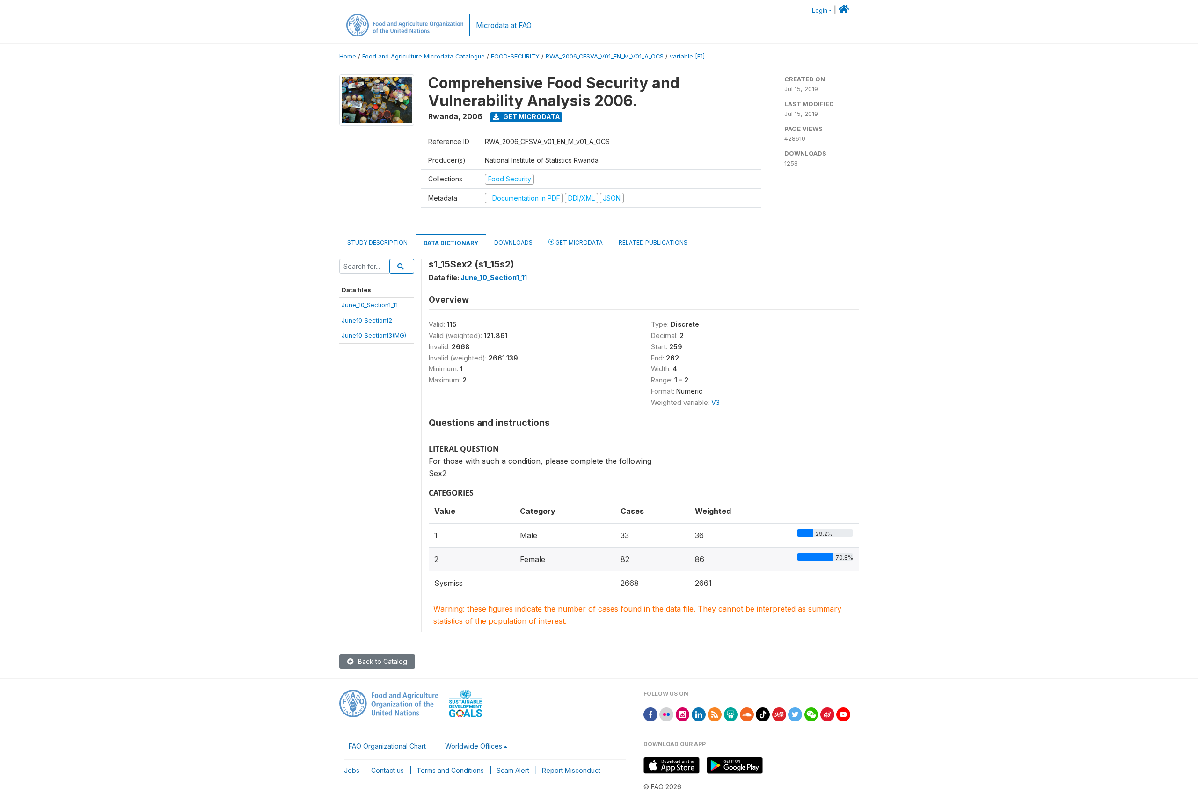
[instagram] (683, 714)
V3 (715, 402)
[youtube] (843, 714)
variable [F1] (687, 56)
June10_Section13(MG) (374, 335)
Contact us (387, 770)
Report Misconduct (571, 770)
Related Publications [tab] (653, 242)
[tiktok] (763, 714)
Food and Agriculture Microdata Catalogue (423, 56)
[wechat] (811, 714)
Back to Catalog (381, 661)
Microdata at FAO (504, 25)
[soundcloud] (747, 714)
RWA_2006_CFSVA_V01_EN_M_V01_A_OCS (605, 56)
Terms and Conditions (450, 770)
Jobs (351, 770)
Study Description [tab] (377, 242)
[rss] (715, 714)
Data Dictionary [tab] (451, 242)
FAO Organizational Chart (387, 746)
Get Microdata (531, 117)
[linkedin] (699, 714)
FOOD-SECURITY (515, 56)
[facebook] (650, 714)
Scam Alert (513, 770)
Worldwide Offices (473, 746)
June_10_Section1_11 (370, 305)
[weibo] (827, 714)
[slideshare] (731, 714)
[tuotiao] (779, 714)
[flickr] (666, 714)
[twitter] (795, 714)
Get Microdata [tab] (578, 242)
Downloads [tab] (513, 242)
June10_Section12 (367, 320)
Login (819, 10)
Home (347, 56)
